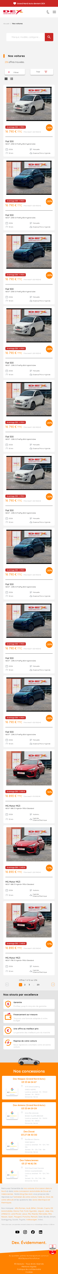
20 (38, 984)
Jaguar (40, 1211)
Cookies (29, 1272)
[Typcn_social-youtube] (17, 1232)
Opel (10, 1216)
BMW (33, 1208)
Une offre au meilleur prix (25, 1028)
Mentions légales (29, 1266)
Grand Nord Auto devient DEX (31, 3)
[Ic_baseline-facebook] (33, 1232)
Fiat (21, 1211)
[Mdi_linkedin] (41, 1232)
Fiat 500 (9, 141)
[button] (15, 72)
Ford (26, 1211)
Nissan (4, 1216)
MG (29, 1214)
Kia (51, 1211)
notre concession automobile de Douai (31, 1191)
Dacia (16, 1211)
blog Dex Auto (26, 1194)
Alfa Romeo (20, 1208)
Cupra (47, 1208)
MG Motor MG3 (12, 805)
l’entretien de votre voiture (25, 1197)
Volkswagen (31, 1219)
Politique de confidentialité (29, 1269)
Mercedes (43, 1214)
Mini (50, 1214)
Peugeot (18, 1216)
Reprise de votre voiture (25, 1041)
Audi (28, 1208)
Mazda (35, 1214)
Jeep (47, 1211)
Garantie (17, 1002)
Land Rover (16, 1214)
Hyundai (33, 1211)
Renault (34, 1216)
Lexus (24, 1214)
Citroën (40, 1208)
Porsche (26, 1216)
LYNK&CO (5, 1214)
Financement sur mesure (25, 1014)
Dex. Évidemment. (29, 1242)
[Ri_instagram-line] (25, 1232)
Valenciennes (7, 1194)
